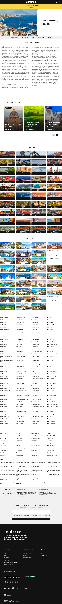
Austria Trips (18, 433)
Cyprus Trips (34, 435)
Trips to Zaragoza (51, 423)
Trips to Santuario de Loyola (37, 406)
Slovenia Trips (34, 452)
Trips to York (34, 423)
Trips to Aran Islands (36, 341)
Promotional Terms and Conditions (10, 562)
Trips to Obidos (34, 393)
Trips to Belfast (19, 346)
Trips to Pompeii (35, 327)
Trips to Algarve (19, 339)
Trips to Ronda (3, 404)
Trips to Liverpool (4, 383)
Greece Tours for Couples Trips (7, 470)
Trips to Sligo (50, 411)
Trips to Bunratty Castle (36, 351)
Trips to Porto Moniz (4, 401)
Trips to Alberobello (4, 317)
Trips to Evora (19, 368)
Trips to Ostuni (34, 324)
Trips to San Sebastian (52, 404)
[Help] (54, 2)
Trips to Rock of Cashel (52, 401)
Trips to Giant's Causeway (21, 373)
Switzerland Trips (19, 455)
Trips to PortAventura (36, 399)
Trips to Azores (19, 344)
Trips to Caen (50, 351)
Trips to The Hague (20, 418)
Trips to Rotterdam (20, 404)
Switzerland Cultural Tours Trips (38, 482)
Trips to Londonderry (51, 383)
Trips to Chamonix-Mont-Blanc (54, 353)
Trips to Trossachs (20, 421)
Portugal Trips (3, 450)
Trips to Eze (34, 368)
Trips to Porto (50, 399)
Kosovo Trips (3, 445)
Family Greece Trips (35, 466)
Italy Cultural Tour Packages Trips (7, 474)
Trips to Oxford (3, 395)
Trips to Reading (19, 401)
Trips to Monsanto (51, 388)
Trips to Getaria (3, 373)
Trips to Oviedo (50, 393)
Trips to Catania (3, 319)
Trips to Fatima (3, 371)
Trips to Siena (50, 329)
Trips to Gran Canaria (52, 373)
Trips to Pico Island (51, 395)
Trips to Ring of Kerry (36, 401)
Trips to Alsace (50, 339)
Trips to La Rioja (3, 381)
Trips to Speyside (4, 413)
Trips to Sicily (34, 329)
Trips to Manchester (20, 388)
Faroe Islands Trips (35, 438)
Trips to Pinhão (3, 399)
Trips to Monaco (35, 388)
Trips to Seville (3, 411)
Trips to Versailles (51, 421)
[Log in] (59, 2)
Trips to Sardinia (19, 329)
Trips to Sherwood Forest (21, 411)
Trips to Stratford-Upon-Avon (38, 416)
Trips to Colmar (50, 356)
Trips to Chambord (35, 353)
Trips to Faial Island (51, 368)
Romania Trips (19, 450)
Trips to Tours (3, 421)
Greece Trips (34, 440)
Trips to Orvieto (19, 324)
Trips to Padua (3, 327)
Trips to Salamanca (35, 404)
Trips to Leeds (19, 381)
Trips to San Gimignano (5, 329)
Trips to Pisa (18, 327)
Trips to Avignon (3, 344)
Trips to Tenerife (3, 418)
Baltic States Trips (35, 433)
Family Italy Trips (35, 474)
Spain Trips (49, 452)
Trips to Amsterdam (4, 341)
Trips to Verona (50, 332)
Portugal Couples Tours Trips (53, 478)
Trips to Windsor (19, 423)
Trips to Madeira (35, 385)
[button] (31, 519)
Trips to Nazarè (50, 390)
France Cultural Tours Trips (6, 466)
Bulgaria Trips (3, 435)
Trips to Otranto (50, 324)
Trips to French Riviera (21, 371)
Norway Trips (34, 447)
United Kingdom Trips (52, 455)
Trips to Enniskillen (4, 368)
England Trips (19, 438)
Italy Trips (49, 443)
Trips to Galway (34, 371)
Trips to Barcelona (35, 344)
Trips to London (34, 383)
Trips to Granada (3, 376)
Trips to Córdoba (35, 360)
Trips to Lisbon (50, 381)
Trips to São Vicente (4, 409)
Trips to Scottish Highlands (37, 409)
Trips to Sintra (34, 411)
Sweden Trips (3, 455)
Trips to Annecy (19, 341)
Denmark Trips (3, 438)
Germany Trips (19, 440)
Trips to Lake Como (20, 322)
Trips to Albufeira (4, 339)
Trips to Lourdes (3, 385)
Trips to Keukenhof (4, 378)
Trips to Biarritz (50, 346)
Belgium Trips (50, 433)
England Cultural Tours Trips (53, 462)
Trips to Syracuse (4, 332)
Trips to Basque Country (52, 344)
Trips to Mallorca (3, 388)
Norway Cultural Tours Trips (53, 474)
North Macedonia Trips (5, 447)
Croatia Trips (18, 435)
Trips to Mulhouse (35, 390)
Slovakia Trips (19, 452)
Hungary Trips (3, 443)
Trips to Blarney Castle (21, 349)
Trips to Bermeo (35, 346)
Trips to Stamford (35, 413)
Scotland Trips (50, 450)
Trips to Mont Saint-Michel (6, 390)
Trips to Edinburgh (51, 366)
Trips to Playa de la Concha (22, 399)
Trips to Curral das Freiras (53, 364)
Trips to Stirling (50, 413)
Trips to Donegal (3, 366)
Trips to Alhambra (35, 339)
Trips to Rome (50, 327)
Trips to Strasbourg (20, 416)
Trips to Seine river (51, 409)
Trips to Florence (35, 319)
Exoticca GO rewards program (10, 560)
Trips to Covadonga (35, 364)
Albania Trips (3, 433)
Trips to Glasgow (35, 373)
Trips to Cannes (19, 353)
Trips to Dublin (34, 366)
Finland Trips (50, 438)
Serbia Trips (2, 452)
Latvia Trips (18, 445)
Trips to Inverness (35, 376)
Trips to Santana (3, 406)
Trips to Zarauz (3, 426)
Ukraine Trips (34, 455)
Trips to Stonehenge (4, 416)
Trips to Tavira (50, 416)
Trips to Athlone (50, 341)
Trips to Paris (34, 395)
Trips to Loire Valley (20, 383)
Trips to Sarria (19, 409)
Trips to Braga (50, 349)
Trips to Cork (50, 360)
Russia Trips (34, 450)
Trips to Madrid (50, 385)
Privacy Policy (29, 515)
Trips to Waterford (4, 423)
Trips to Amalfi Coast (20, 317)
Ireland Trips (34, 443)
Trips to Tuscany (19, 332)
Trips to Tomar (50, 418)
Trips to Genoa (50, 319)
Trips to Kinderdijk (51, 378)
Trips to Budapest (20, 351)
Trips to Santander (20, 406)
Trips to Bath (3, 346)
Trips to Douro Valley (20, 366)
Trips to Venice (34, 332)
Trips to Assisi (34, 317)
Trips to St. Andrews (20, 413)
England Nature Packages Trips (38, 462)
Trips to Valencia (35, 421)
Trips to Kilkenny (19, 378)
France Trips (2, 440)
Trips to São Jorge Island (52, 406)
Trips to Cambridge (4, 353)
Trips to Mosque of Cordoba (22, 390)
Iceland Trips (18, 443)
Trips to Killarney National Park (38, 378)
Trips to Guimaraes (20, 376)
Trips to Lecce (34, 322)
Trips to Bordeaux (35, 349)
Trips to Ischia (3, 322)
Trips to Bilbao (3, 349)
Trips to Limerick (35, 381)
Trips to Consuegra (20, 360)
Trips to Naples (3, 324)
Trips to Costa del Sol (4, 364)
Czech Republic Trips (52, 435)
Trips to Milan (50, 322)
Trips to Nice (3, 393)
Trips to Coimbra (35, 356)
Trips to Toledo (34, 418)
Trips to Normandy (20, 393)
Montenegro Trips (51, 445)
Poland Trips (50, 447)
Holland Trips (50, 440)
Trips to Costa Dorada (20, 364)
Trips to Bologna (50, 317)
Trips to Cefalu (19, 319)
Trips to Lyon (18, 385)
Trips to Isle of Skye (51, 376)
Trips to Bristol (3, 351)
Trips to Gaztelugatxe (52, 371)
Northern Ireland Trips (20, 447)
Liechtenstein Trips (35, 445)
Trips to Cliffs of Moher (21, 356)
